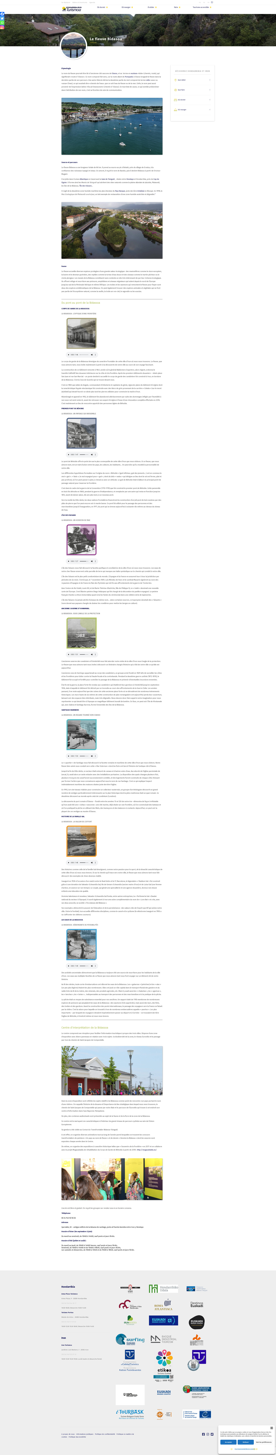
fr (212, 2)
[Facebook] (2, 14)
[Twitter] (2, 18)
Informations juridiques (85, 1434)
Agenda (92, 2)
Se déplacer (65, 2)
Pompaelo (129, 77)
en (208, 2)
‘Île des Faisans (85, 186)
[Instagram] (2, 27)
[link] (203, 1434)
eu (200, 2)
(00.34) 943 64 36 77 (68, 1303)
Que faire (181, 90)
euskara (134, 73)
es (204, 2)
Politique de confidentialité (105, 1434)
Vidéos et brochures (79, 2)
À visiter (151, 7)
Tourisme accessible (201, 7)
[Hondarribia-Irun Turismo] (72, 9)
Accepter (228, 1442)
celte (148, 80)
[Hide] (1, 31)
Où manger (126, 7)
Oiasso (114, 73)
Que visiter (182, 80)
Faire (176, 7)
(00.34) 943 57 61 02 (68, 1322)
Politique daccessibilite (77, 1437)
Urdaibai (140, 191)
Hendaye (130, 179)
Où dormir (101, 7)
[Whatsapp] (2, 23)
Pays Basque (120, 191)
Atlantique (83, 179)
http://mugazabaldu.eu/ (147, 1150)
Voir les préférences (264, 1442)
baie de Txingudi (108, 179)
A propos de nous (68, 1434)
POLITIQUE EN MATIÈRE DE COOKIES (245, 1449)
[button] (272, 1428)
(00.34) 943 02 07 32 (68, 1354)
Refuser (246, 1442)
